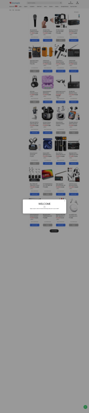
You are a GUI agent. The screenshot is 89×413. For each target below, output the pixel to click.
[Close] (65, 201)
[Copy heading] (44, 207)
